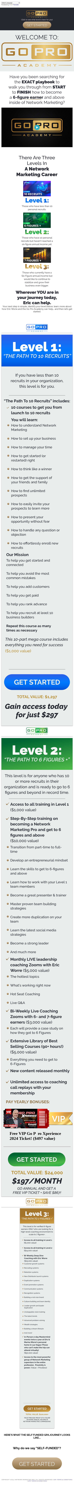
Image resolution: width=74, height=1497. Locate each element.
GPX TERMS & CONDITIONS (37, 1481)
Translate (16, 5)
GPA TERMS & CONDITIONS (63, 1479)
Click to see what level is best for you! (37, 20)
